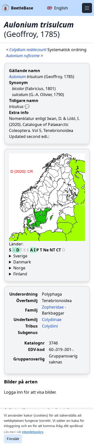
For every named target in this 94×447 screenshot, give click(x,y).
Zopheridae (53, 307)
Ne (46, 250)
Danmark (22, 262)
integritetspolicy (32, 432)
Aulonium (17, 76)
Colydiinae (51, 319)
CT (59, 250)
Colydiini (50, 326)
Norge (19, 268)
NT (53, 250)
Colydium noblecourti (28, 49)
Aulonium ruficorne (23, 55)
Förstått (13, 439)
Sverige (20, 256)
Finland (20, 274)
